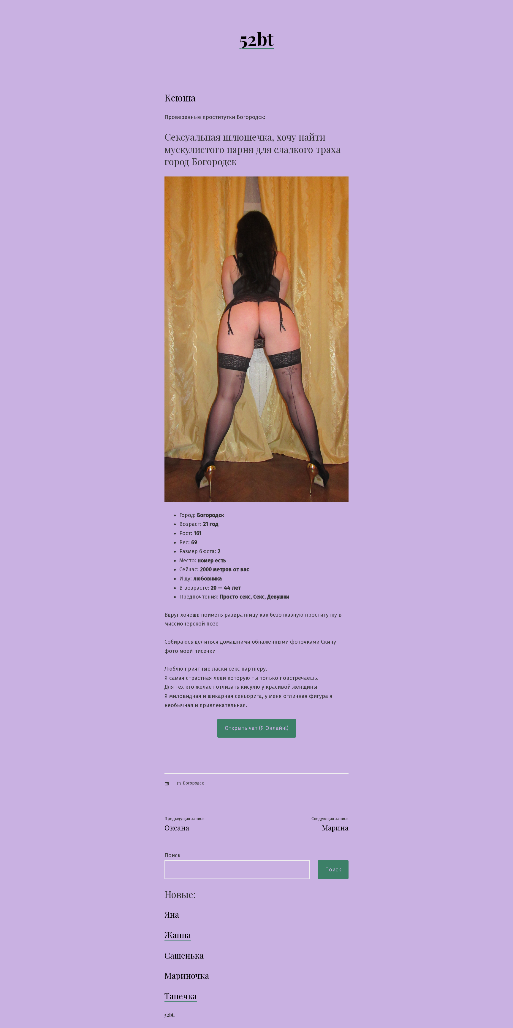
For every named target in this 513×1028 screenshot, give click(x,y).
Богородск (193, 783)
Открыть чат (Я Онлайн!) (257, 728)
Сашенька (184, 955)
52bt (256, 38)
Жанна (177, 934)
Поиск (172, 855)
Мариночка (186, 975)
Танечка (180, 995)
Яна (171, 914)
